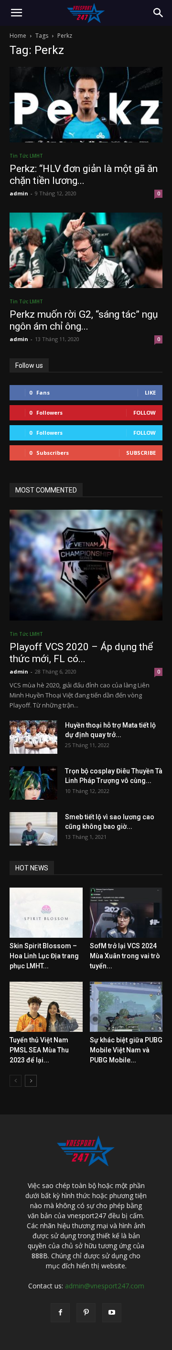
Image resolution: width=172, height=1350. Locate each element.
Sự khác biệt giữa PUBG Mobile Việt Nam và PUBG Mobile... (126, 1050)
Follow (144, 412)
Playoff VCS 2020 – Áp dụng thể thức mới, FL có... (81, 652)
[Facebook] (60, 1312)
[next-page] (31, 1081)
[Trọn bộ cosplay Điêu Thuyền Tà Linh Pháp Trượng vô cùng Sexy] (33, 783)
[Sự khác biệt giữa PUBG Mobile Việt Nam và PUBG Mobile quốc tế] (126, 1007)
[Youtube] (111, 1312)
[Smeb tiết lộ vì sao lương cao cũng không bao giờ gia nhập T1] (33, 829)
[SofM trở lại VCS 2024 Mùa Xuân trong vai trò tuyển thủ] (126, 913)
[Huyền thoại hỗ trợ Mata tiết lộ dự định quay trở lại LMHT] (33, 737)
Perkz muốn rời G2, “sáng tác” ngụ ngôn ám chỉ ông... (84, 320)
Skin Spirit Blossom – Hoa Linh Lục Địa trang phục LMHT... (44, 956)
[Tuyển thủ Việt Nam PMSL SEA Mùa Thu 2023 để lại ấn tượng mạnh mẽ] (46, 1007)
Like (150, 392)
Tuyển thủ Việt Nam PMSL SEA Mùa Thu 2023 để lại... (39, 1050)
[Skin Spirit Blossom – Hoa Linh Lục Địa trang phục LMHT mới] (46, 913)
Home (18, 36)
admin (19, 193)
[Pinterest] (86, 1312)
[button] (16, 13)
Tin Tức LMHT (26, 155)
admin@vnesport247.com (104, 1285)
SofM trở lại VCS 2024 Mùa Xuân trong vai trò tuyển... (125, 956)
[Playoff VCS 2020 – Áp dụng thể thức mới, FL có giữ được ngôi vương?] (86, 565)
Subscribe (141, 452)
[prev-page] (16, 1081)
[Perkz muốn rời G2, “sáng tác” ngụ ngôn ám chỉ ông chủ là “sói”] (86, 250)
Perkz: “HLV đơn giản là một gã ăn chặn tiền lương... (84, 174)
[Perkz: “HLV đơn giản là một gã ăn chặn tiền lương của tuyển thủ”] (86, 104)
